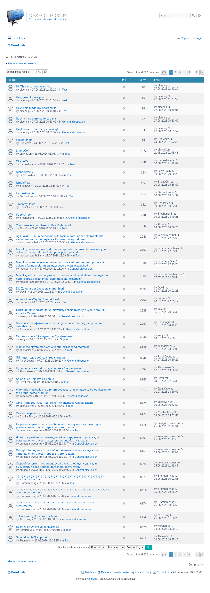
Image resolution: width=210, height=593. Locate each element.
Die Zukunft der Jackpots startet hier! (40, 288)
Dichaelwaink (24, 172)
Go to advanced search (22, 63)
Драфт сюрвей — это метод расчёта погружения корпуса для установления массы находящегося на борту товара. (57, 439)
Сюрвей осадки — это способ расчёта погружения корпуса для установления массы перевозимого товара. (58, 425)
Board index (19, 572)
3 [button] (180, 72)
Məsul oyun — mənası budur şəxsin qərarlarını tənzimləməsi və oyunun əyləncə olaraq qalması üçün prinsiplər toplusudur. (62, 250)
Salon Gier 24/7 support (31, 537)
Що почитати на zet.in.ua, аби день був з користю (49, 368)
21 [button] (197, 72)
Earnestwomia (25, 193)
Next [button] (202, 72)
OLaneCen (23, 161)
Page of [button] (164, 72)
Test (64, 89)
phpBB (92, 578)
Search (193, 15)
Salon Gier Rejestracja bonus (35, 378)
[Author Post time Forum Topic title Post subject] (115, 547)
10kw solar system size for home (37, 516)
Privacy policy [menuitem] (143, 572)
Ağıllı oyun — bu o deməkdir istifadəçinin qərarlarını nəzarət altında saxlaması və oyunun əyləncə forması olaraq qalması (59, 237)
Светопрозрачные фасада (33, 413)
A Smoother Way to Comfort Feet (37, 299)
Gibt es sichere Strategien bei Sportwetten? (44, 336)
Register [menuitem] (186, 38)
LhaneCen (23, 150)
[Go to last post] (169, 85)
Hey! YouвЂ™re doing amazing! (37, 129)
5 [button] (189, 72)
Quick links (18, 38)
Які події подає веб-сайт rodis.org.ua (40, 357)
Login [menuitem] (199, 38)
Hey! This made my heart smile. (36, 107)
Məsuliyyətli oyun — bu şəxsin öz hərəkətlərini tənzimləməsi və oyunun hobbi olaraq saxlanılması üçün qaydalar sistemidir (62, 277)
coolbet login (24, 139)
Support (64, 339)
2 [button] (175, 72)
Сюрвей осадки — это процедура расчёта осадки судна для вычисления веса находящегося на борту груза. (56, 465)
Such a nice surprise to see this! (36, 118)
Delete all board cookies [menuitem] (115, 572)
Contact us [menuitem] (163, 572)
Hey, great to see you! (30, 97)
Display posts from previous (73, 547)
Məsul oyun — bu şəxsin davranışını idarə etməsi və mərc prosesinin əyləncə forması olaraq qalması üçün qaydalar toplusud (60, 264)
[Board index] (22, 19)
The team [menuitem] (90, 572)
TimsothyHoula (25, 204)
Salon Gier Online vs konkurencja (37, 526)
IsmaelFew (23, 182)
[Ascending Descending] (135, 547)
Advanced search (199, 15)
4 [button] (184, 72)
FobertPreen (24, 214)
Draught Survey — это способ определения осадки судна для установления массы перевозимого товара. (57, 452)
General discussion (73, 121)
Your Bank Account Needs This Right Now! (43, 225)
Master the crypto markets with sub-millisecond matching (53, 346)
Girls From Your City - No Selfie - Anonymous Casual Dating (55, 402)
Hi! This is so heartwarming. (34, 86)
